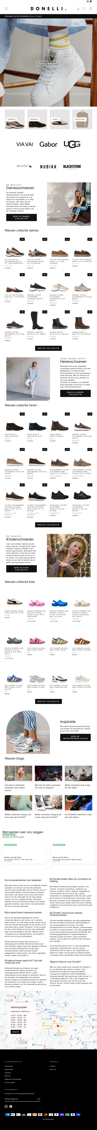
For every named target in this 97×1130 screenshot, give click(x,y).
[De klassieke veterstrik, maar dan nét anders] (78, 802)
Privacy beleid (10, 1082)
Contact (52, 1066)
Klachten (8, 1073)
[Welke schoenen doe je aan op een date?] (78, 773)
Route (16, 1032)
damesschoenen (25, 934)
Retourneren (9, 1069)
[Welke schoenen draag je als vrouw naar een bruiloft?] (48, 802)
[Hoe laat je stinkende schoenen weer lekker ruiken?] (18, 773)
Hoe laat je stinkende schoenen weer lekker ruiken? (15, 788)
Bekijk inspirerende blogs (75, 737)
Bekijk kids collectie (21, 569)
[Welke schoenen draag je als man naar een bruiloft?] (18, 802)
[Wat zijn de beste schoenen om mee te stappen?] (48, 773)
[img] (49, 835)
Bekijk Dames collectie (21, 217)
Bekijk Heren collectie (75, 393)
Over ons (53, 1069)
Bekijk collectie (48, 348)
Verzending (9, 1066)
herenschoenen (82, 923)
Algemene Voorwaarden (13, 1079)
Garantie (8, 1076)
